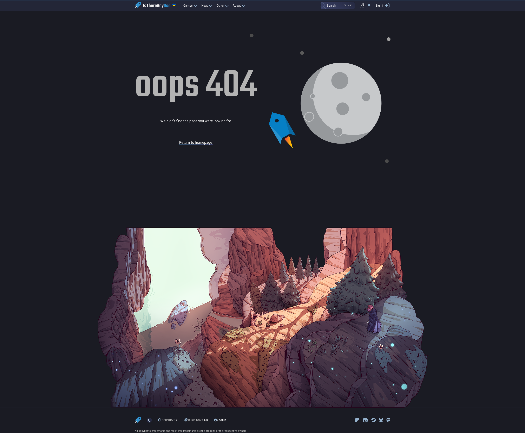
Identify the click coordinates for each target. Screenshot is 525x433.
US (170, 420)
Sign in (380, 5)
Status (221, 420)
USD (198, 420)
